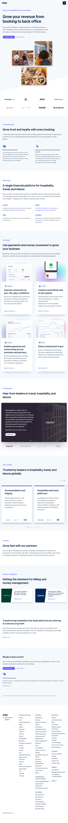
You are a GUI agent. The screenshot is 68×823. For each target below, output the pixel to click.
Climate (21, 731)
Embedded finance (40, 729)
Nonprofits (38, 766)
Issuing (21, 750)
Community (55, 724)
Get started (20, 37)
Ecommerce (38, 727)
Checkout (22, 729)
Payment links (23, 757)
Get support (55, 770)
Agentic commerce (40, 722)
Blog (53, 722)
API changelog (39, 801)
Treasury (21, 776)
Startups (37, 720)
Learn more (20, 668)
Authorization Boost (25, 722)
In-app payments (40, 736)
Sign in (54, 780)
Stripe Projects (39, 806)
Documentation (39, 795)
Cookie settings (56, 742)
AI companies (39, 748)
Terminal (21, 773)
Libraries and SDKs (40, 804)
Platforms (38, 743)
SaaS (36, 745)
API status (38, 799)
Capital (21, 727)
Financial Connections (25, 743)
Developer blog (39, 808)
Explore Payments (9, 311)
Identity (21, 745)
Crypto (21, 736)
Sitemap (54, 740)
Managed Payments (24, 755)
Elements (21, 741)
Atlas (20, 720)
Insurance (38, 759)
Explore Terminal (43, 311)
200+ (27, 553)
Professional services (41, 768)
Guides (54, 717)
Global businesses (40, 734)
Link (20, 752)
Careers (54, 756)
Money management (41, 741)
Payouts (21, 762)
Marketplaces (39, 738)
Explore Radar (42, 368)
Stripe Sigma (22, 769)
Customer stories (57, 720)
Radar (20, 764)
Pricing (21, 717)
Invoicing (21, 748)
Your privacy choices (57, 745)
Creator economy (40, 750)
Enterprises (38, 717)
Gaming (37, 752)
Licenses (54, 738)
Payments (22, 759)
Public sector (39, 770)
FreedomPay (39, 220)
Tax (20, 771)
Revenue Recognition (25, 766)
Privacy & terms (56, 731)
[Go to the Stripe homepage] (4, 715)
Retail (37, 773)
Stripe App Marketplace (42, 781)
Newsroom (55, 758)
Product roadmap (57, 754)
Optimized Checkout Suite (17, 210)
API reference (39, 797)
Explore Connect (9, 368)
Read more (10, 434)
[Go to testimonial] (31, 440)
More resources (56, 747)
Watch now (6, 637)
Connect (21, 734)
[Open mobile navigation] (64, 3)
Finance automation (41, 731)
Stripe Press (55, 761)
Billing (20, 724)
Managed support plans (58, 772)
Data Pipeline (23, 738)
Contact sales (8, 37)
